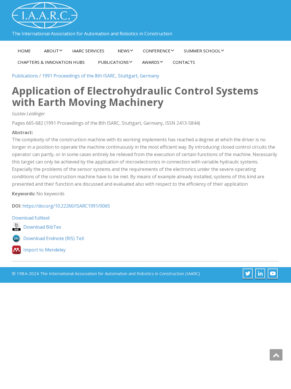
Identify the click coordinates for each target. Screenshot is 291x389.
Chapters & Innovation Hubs (51, 62)
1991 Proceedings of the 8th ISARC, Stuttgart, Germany (100, 76)
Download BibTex (42, 227)
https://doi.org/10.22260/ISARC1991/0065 (66, 206)
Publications (25, 76)
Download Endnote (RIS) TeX (53, 238)
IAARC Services (88, 51)
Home (24, 51)
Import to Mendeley (44, 250)
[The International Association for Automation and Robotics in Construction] (44, 13)
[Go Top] (276, 355)
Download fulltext (31, 218)
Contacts (184, 62)
